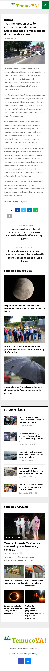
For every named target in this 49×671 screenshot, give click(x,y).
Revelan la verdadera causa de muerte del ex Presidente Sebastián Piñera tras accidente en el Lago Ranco (24, 256)
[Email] (28, 661)
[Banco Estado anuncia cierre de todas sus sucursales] (35, 571)
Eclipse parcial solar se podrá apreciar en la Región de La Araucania (13, 609)
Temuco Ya (8, 20)
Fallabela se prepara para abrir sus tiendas (14, 582)
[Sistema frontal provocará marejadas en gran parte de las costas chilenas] (10, 455)
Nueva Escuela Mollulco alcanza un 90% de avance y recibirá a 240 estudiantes (30, 471)
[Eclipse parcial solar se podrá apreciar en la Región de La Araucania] (14, 596)
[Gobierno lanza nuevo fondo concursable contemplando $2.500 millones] (10, 488)
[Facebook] (21, 661)
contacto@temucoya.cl (30, 653)
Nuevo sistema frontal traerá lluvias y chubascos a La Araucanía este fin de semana (23, 390)
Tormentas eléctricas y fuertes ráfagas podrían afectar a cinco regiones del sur (30, 437)
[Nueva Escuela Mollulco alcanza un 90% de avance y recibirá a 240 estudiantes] (10, 471)
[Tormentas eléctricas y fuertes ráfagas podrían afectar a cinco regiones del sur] (10, 436)
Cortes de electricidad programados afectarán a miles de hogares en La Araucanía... (34, 612)
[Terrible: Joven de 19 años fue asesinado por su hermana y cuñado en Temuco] (24, 526)
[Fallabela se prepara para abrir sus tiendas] (14, 571)
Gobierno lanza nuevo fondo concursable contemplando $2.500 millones (30, 487)
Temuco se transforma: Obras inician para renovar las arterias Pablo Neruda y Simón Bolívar (24, 349)
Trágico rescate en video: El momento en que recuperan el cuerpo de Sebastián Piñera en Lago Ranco (24, 234)
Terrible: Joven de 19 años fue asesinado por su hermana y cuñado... (22, 546)
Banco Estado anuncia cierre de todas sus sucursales (35, 583)
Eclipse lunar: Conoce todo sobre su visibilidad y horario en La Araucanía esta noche (24, 308)
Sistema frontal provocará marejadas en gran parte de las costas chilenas (30, 455)
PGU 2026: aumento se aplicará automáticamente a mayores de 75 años (31, 420)
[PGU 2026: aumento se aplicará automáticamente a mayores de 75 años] (10, 420)
